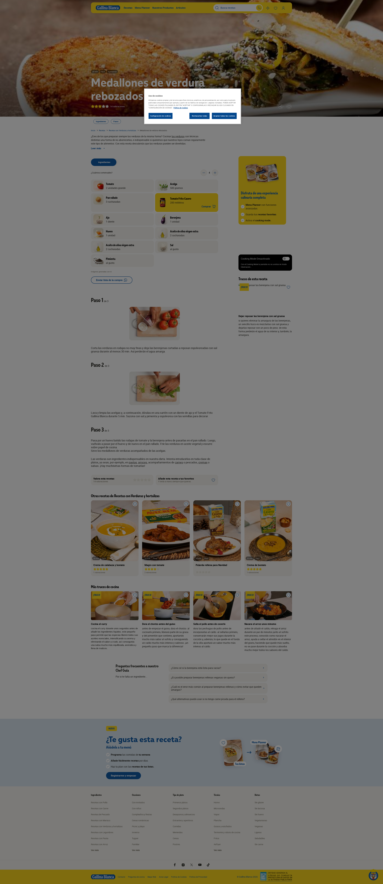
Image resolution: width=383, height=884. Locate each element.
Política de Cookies (181, 108)
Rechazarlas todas (199, 116)
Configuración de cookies (160, 116)
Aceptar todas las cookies (224, 116)
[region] (192, 106)
